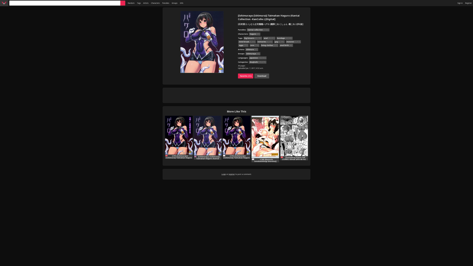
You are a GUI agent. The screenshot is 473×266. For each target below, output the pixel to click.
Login (223, 174)
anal (269, 38)
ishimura (251, 49)
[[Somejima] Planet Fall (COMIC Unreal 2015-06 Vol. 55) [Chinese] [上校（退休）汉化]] (294, 136)
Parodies (165, 3)
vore (254, 45)
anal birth (286, 45)
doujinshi (258, 62)
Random (131, 3)
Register (468, 3)
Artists (146, 3)
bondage (284, 38)
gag (279, 42)
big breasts (252, 38)
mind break (247, 42)
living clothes (269, 45)
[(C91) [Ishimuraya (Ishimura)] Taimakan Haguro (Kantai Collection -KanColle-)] (236, 135)
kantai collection (258, 30)
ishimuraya (253, 53)
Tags (139, 3)
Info (181, 3)
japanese (258, 58)
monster (293, 42)
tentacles (265, 42)
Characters (155, 3)
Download (261, 76)
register (232, 174)
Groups (174, 3)
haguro (255, 34)
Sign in (460, 3)
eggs (243, 45)
